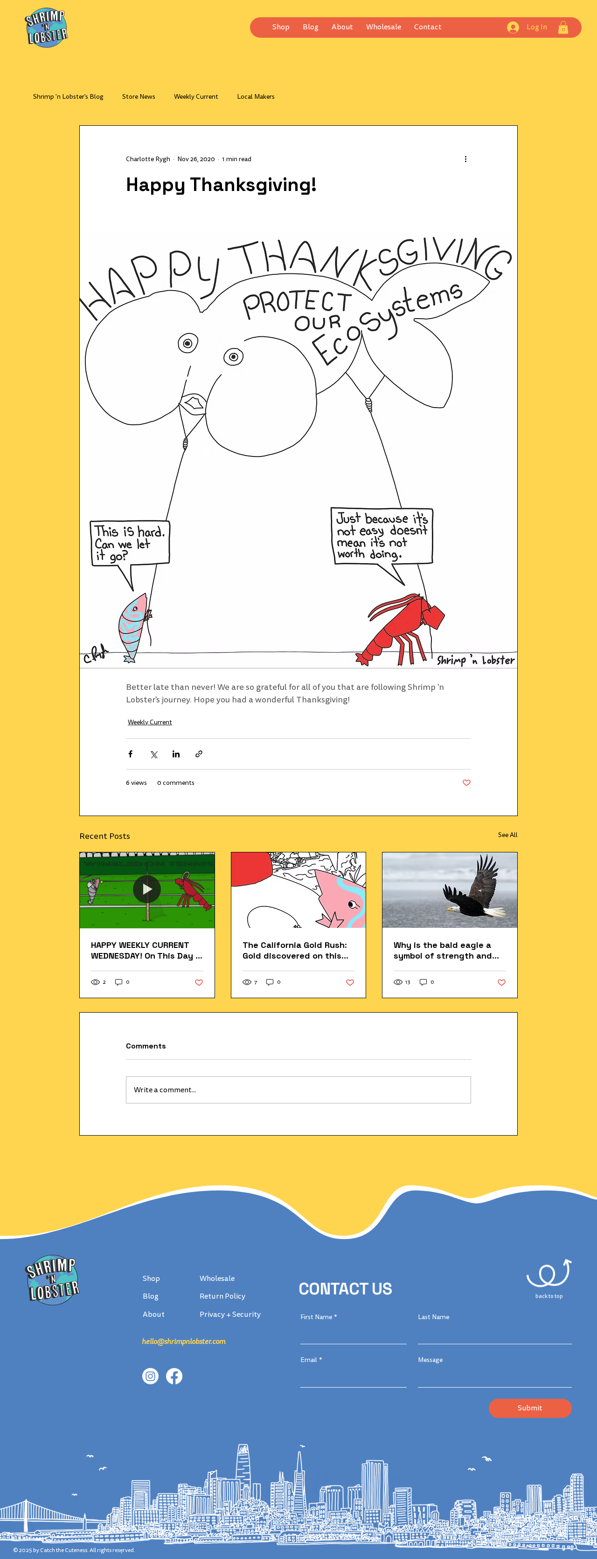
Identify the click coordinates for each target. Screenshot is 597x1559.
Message (430, 1359)
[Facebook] (174, 1376)
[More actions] (465, 159)
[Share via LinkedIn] (176, 753)
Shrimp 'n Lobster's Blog (68, 96)
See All (508, 835)
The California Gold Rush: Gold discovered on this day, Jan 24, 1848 (295, 950)
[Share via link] (198, 753)
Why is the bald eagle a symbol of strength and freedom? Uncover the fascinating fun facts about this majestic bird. (445, 950)
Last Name (433, 1317)
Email (311, 1359)
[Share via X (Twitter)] (153, 753)
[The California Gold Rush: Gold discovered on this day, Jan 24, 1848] (298, 890)
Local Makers (256, 96)
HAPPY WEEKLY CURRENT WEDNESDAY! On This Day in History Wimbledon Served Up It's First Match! (147, 950)
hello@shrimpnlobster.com (183, 1341)
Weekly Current (196, 96)
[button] (383, 27)
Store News (138, 96)
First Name (318, 1317)
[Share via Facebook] (130, 753)
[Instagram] (150, 1376)
